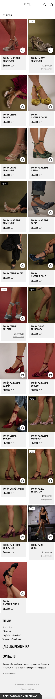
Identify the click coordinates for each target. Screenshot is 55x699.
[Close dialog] (52, 334)
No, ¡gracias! (14, 363)
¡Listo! (14, 359)
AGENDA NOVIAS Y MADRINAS (20, 696)
